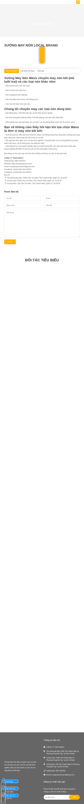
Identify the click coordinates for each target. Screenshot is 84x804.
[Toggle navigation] (78, 2)
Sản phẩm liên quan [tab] (27, 71)
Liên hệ (9, 798)
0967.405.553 (60, 771)
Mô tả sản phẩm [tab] (11, 71)
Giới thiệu (9, 792)
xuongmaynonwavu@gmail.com (62, 775)
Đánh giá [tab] (41, 71)
